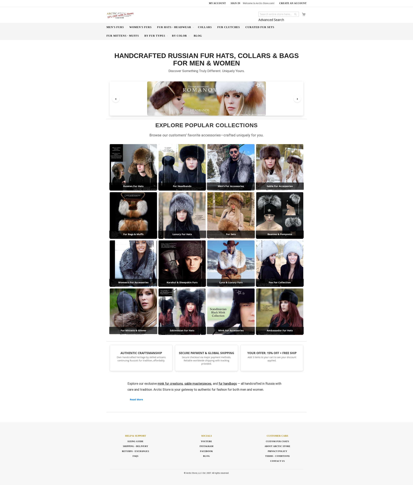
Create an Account (293, 3)
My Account (217, 3)
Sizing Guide (135, 441)
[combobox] (278, 14)
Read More (136, 399)
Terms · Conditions (277, 456)
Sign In (235, 3)
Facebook (206, 451)
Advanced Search (271, 20)
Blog (206, 456)
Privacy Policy (277, 451)
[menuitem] (115, 27)
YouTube (206, 441)
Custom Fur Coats (277, 441)
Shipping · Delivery (135, 446)
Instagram (206, 446)
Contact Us (277, 461)
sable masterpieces (197, 384)
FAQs (135, 456)
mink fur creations (170, 384)
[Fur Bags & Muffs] (207, 98)
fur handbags (228, 384)
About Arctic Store (277, 446)
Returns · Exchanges (135, 451)
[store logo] (120, 15)
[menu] (206, 31)
